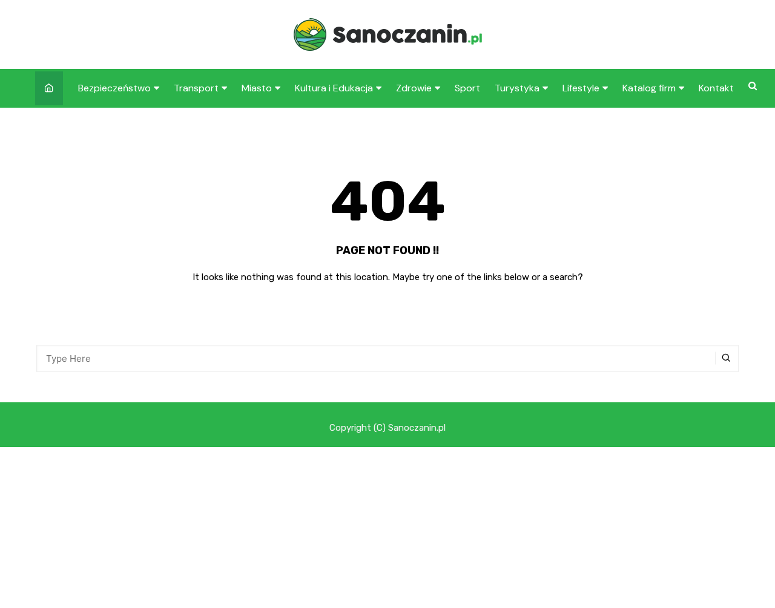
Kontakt (716, 88)
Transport (196, 88)
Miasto (257, 88)
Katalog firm (649, 88)
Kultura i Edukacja (334, 88)
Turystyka (517, 88)
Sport (467, 88)
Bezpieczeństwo (114, 88)
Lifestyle (580, 88)
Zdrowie (414, 88)
